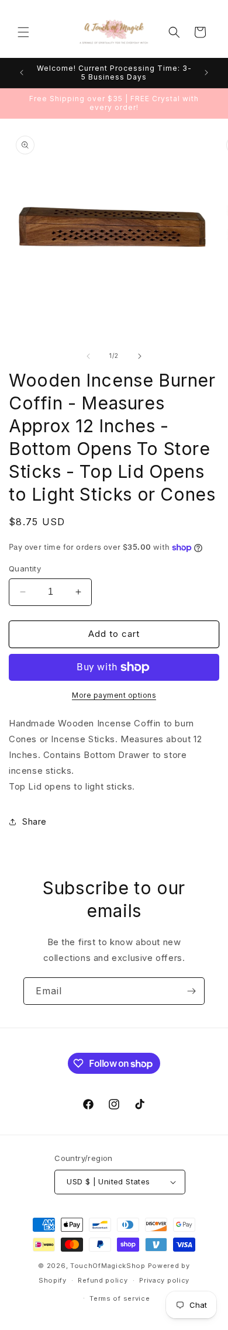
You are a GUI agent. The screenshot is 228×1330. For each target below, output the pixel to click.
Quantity (25, 568)
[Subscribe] (191, 991)
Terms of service (119, 1298)
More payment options (114, 695)
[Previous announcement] (21, 72)
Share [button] (34, 821)
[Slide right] (140, 356)
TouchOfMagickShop (108, 1266)
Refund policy (102, 1280)
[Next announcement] (206, 72)
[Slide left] (88, 356)
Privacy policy (164, 1280)
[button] (23, 32)
